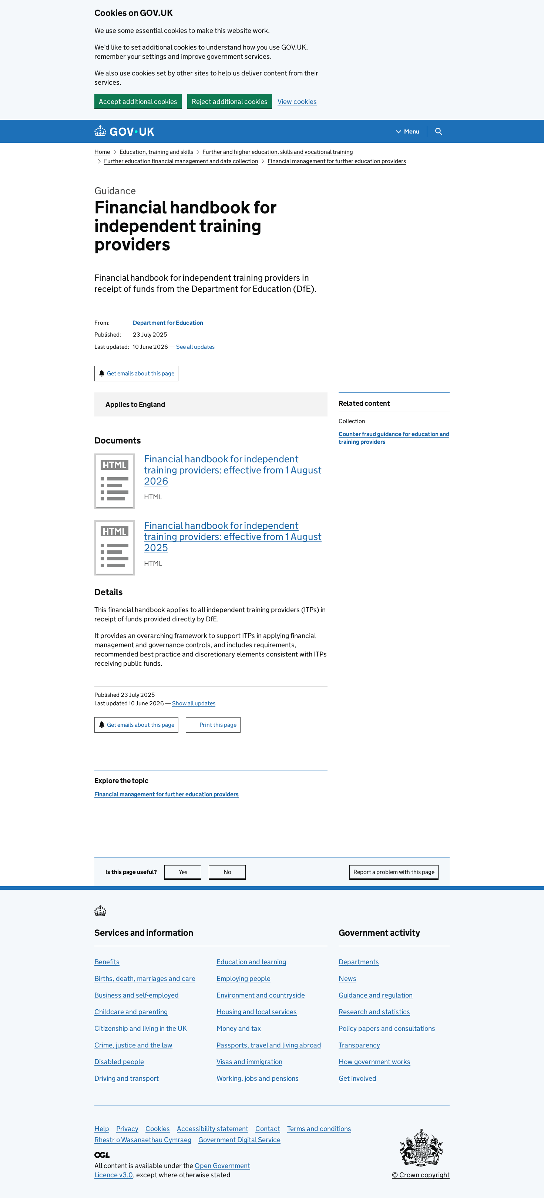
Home (102, 151)
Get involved (357, 1078)
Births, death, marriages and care (144, 978)
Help (101, 1128)
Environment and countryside (260, 995)
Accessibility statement (212, 1128)
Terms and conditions (319, 1128)
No (235, 871)
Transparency (359, 1045)
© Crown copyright (421, 1175)
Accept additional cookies (138, 101)
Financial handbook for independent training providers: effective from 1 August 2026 (233, 470)
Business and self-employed (136, 995)
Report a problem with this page (393, 871)
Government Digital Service (239, 1139)
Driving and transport (126, 1078)
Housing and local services (256, 1012)
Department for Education (168, 322)
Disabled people (119, 1061)
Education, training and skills (156, 151)
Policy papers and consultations (387, 1028)
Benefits (107, 962)
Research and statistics (374, 1012)
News (347, 978)
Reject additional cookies (230, 101)
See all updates (195, 346)
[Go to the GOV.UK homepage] (124, 131)
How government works (374, 1061)
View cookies (297, 101)
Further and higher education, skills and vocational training (277, 151)
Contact (267, 1128)
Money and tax (238, 1028)
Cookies (157, 1128)
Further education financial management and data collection (181, 161)
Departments (359, 962)
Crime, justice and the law (133, 1045)
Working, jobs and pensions (257, 1078)
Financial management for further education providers (337, 161)
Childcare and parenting (131, 1012)
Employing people (243, 978)
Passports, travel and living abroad (268, 1045)
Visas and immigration (249, 1061)
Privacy (127, 1128)
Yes (190, 871)
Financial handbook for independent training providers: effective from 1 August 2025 (233, 536)
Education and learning (251, 962)
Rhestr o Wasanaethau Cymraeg (142, 1139)
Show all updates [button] (193, 703)
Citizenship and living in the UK (140, 1028)
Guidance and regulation (376, 995)
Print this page (217, 724)
